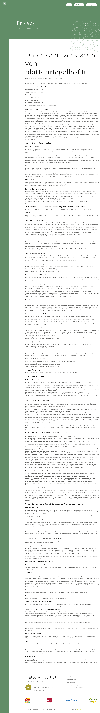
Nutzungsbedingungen (31, 290)
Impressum (35, 709)
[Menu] (4, 355)
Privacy (42, 709)
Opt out (62, 235)
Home (18, 43)
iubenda (27, 662)
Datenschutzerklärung (52, 235)
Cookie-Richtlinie (73, 372)
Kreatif (79, 709)
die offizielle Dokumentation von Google (42, 231)
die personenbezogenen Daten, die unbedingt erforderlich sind (67, 662)
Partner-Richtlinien (74, 232)
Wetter (29, 709)
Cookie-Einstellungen (50, 709)
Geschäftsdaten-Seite (90, 232)
